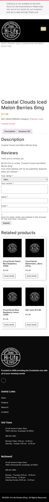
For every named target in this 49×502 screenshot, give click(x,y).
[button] (46, 33)
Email (4, 206)
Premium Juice (14, 43)
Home (3, 43)
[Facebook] (3, 380)
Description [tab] (10, 131)
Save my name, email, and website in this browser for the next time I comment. (23, 218)
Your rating (7, 176)
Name (4, 197)
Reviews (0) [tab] (24, 131)
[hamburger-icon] (43, 29)
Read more (9, 276)
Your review (7, 183)
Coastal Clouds (8, 123)
